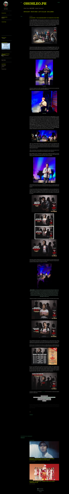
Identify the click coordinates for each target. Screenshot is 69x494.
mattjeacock (42, 490)
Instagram (47, 397)
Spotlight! (27, 11)
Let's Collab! (42, 11)
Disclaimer (50, 11)
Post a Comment (33, 461)
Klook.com (23, 437)
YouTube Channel (47, 398)
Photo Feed (34, 11)
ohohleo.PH (35, 3)
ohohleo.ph (6, 7)
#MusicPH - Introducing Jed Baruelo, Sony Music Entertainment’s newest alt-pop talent (42, 459)
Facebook (53, 397)
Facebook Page (4, 65)
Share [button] (21, 16)
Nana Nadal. (43, 391)
